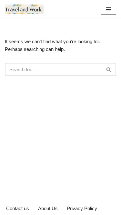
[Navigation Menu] (108, 9)
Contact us (17, 208)
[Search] (109, 69)
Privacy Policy (82, 208)
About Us (48, 208)
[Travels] (24, 9)
